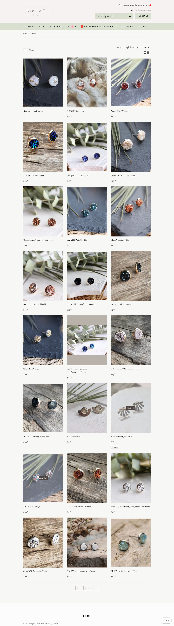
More (140, 26)
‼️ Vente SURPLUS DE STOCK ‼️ (98, 26)
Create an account (144, 10)
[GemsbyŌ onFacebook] (84, 616)
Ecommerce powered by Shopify (47, 624)
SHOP (41, 26)
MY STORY (127, 26)
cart (145, 16)
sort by (119, 47)
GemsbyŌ (31, 624)
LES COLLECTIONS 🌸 (62, 26)
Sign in (132, 10)
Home (25, 34)
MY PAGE (28, 26)
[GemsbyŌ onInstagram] (88, 616)
